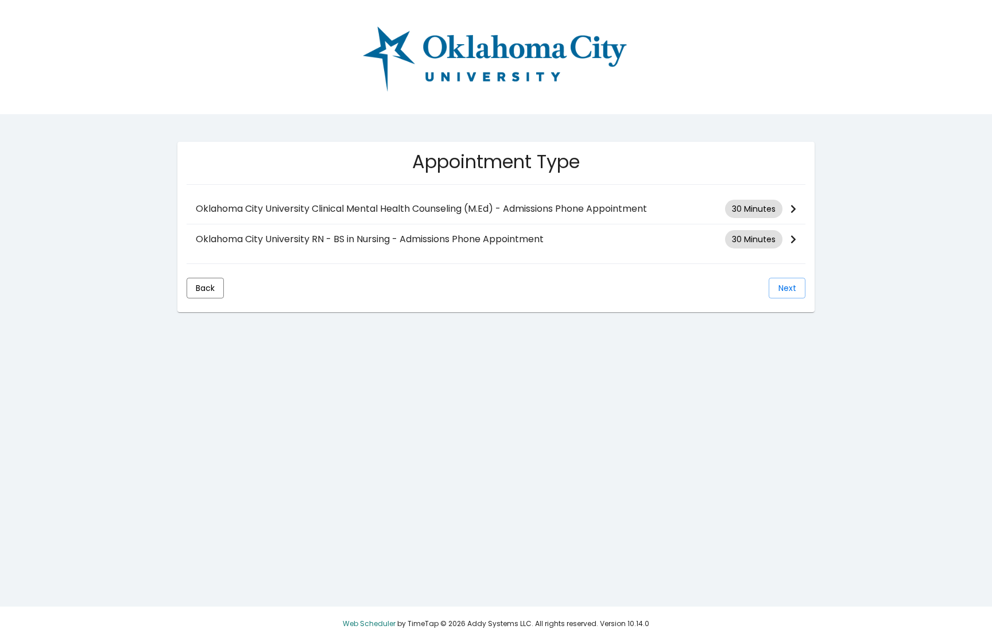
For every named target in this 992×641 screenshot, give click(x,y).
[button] (496, 209)
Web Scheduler (369, 623)
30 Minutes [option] (754, 209)
